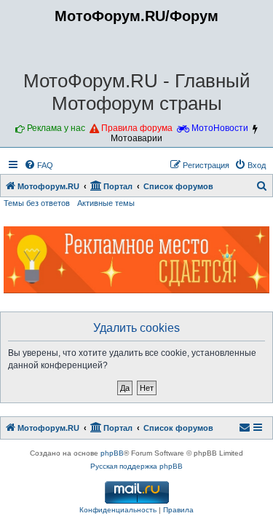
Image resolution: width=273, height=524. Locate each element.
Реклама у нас (56, 128)
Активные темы (106, 203)
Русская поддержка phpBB (136, 466)
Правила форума (137, 128)
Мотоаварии (136, 138)
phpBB (112, 453)
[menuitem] (38, 165)
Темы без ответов (37, 203)
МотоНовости (219, 128)
